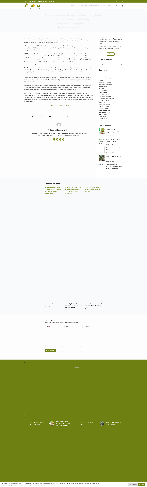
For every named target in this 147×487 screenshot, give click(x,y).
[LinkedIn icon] (57, 139)
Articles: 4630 (58, 142)
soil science (102, 116)
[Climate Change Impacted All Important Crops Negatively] (93, 244)
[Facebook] (119, 1)
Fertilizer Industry (104, 90)
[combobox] (109, 64)
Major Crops (102, 102)
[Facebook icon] (54, 139)
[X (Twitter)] (122, 1)
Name (48, 326)
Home (25, 1)
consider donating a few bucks (111, 45)
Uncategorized (103, 118)
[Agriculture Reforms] (53, 244)
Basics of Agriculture (105, 82)
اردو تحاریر (117, 5)
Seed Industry (103, 114)
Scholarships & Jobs (82, 5)
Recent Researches (94, 5)
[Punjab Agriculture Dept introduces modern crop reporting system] (73, 244)
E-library (110, 5)
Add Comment (50, 332)
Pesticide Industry (104, 108)
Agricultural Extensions (105, 78)
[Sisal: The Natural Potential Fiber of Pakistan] (102, 158)
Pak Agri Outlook (104, 106)
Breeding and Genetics (105, 84)
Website (87, 326)
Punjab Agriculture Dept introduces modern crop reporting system (72, 305)
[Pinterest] (67, 116)
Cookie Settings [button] (133, 484)
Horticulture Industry (105, 96)
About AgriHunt (32, 1)
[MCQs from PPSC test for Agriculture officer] (102, 141)
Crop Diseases (103, 86)
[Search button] (121, 64)
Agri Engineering (103, 74)
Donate (111, 54)
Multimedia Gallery (104, 104)
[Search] (116, 1)
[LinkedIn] (84, 116)
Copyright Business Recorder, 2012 (59, 105)
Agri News (103, 5)
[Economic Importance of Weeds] (102, 150)
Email (67, 326)
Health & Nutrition (104, 94)
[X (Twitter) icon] (63, 139)
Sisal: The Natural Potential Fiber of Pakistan (113, 423)
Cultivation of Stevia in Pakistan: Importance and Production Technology (113, 131)
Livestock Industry (104, 100)
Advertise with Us (42, 1)
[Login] (122, 6)
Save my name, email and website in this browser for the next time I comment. (65, 346)
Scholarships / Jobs (104, 112)
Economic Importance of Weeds (87, 423)
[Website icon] (60, 139)
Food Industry (103, 92)
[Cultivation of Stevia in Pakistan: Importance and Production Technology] (102, 131)
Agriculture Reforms (51, 304)
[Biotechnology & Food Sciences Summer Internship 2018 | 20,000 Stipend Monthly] (102, 166)
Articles (72, 5)
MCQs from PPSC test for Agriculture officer (37, 423)
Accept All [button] (141, 484)
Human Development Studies (107, 98)
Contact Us (51, 1)
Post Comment (50, 350)
